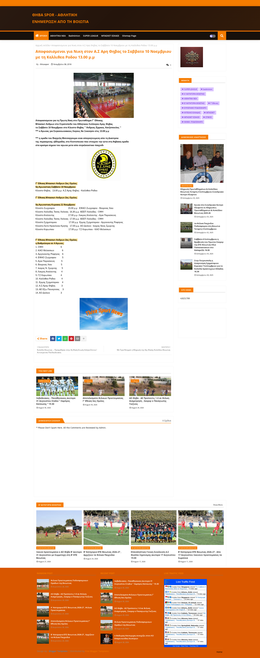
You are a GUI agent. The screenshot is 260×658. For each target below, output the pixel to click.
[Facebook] (53, 338)
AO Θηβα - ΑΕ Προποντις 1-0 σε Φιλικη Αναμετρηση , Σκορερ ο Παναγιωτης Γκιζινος (149, 401)
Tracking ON (194, 646)
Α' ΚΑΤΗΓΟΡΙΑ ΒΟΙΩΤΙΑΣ (194, 94)
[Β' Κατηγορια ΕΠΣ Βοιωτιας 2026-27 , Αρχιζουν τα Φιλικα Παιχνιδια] (43, 638)
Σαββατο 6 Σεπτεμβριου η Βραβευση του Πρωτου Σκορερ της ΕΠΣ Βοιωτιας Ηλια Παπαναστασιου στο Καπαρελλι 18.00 (208, 244)
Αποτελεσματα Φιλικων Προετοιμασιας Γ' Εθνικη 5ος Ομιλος (103, 399)
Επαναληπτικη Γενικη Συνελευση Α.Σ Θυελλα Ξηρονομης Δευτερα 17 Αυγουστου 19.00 (153, 554)
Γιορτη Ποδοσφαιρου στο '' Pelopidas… (180, 604)
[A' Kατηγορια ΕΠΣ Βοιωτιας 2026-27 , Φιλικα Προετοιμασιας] (43, 611)
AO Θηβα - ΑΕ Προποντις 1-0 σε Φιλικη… (185, 614)
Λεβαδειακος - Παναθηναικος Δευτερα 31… (181, 594)
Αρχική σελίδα (43, 45)
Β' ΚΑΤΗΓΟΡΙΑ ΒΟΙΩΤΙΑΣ (194, 103)
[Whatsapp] (65, 338)
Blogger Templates (58, 651)
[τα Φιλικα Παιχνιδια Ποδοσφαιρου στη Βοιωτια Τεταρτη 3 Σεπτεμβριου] (186, 227)
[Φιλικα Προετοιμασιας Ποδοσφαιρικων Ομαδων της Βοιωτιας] (43, 584)
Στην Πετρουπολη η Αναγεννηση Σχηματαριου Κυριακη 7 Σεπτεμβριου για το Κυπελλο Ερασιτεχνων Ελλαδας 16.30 (208, 266)
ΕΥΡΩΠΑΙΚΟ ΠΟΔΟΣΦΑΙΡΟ (195, 108)
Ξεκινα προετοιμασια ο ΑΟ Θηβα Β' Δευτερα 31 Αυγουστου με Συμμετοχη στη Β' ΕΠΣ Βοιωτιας (59, 554)
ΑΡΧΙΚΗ (43, 35)
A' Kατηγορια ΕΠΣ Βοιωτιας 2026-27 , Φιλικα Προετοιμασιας (71, 609)
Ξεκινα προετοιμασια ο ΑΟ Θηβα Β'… (184, 609)
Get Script (176, 646)
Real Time (184, 646)
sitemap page (129, 35)
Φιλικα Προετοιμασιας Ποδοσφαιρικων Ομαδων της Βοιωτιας (69, 581)
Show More (218, 505)
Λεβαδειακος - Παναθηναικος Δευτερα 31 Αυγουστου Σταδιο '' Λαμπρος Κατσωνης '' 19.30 (55, 401)
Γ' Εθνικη (214, 103)
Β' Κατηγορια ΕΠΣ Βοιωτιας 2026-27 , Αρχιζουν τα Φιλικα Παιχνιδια (102, 553)
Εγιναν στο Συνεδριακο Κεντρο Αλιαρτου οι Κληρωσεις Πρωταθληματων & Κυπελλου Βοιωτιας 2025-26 (208, 208)
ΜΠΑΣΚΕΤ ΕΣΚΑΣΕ (110, 35)
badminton (74, 35)
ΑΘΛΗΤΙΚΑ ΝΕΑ (58, 35)
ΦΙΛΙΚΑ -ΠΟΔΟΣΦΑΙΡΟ (193, 122)
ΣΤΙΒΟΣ (209, 117)
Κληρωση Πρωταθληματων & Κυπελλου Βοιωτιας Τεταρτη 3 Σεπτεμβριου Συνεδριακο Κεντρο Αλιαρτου (202, 192)
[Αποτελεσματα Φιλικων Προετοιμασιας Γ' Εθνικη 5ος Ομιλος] (43, 625)
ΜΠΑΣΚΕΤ (210, 112)
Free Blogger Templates (97, 651)
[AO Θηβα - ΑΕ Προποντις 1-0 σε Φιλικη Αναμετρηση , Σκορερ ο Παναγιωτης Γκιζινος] (43, 598)
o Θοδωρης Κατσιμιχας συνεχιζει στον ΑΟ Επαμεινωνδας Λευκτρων (134, 637)
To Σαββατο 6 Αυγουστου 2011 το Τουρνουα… (185, 588)
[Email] (77, 338)
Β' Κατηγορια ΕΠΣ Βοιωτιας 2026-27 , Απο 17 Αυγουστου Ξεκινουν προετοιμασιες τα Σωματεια (200, 554)
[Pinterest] (71, 338)
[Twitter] (59, 338)
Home (219, 651)
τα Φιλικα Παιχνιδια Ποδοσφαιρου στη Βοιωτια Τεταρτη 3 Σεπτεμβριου (207, 226)
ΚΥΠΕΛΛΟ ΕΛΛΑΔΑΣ (192, 112)
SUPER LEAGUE (90, 35)
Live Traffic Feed (185, 582)
